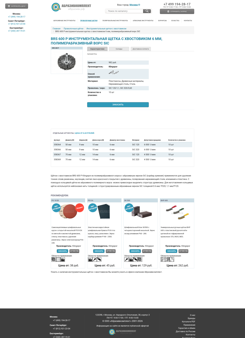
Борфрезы (162, 21)
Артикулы (74, 251)
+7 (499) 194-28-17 (16, 17)
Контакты (188, 21)
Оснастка (175, 21)
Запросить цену (18, 6)
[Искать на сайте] (147, 11)
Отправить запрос (178, 11)
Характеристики (97, 49)
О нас (192, 315)
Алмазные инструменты (143, 21)
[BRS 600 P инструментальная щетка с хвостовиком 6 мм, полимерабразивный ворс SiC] (67, 73)
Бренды (191, 318)
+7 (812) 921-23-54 (16, 24)
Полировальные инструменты (115, 21)
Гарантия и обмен (186, 328)
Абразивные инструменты (64, 21)
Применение (189, 325)
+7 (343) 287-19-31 (16, 31)
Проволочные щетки (88, 21)
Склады (119, 49)
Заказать (118, 105)
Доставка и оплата (141, 49)
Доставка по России (185, 331)
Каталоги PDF (188, 321)
